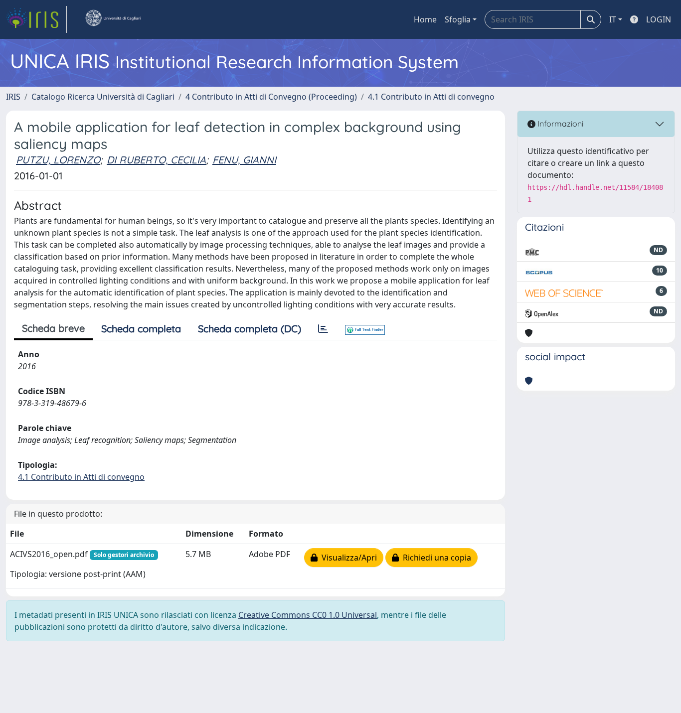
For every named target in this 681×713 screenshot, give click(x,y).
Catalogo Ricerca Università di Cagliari (102, 96)
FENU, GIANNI (244, 159)
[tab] (323, 328)
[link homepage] (36, 19)
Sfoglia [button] (458, 19)
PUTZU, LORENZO (58, 159)
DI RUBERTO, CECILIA (156, 159)
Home (425, 19)
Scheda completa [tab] (141, 328)
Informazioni (559, 124)
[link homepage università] (113, 19)
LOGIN (658, 19)
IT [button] (612, 19)
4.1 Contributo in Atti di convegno (431, 96)
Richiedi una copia (435, 557)
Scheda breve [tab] (53, 328)
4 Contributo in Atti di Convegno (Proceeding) (271, 96)
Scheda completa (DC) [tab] (249, 328)
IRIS (13, 96)
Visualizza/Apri (347, 557)
